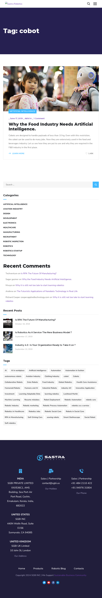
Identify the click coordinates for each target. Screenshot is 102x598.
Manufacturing (11, 232)
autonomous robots (13, 376)
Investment (9, 394)
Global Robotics (65, 382)
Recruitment (10, 237)
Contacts (79, 568)
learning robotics (52, 394)
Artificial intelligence (37, 370)
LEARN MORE (18, 153)
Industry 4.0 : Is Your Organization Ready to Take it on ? (45, 345)
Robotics (8, 246)
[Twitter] (44, 582)
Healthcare (9, 227)
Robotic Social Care (53, 411)
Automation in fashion (74, 370)
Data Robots (32, 382)
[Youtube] (48, 582)
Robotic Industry (12, 405)
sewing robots (53, 417)
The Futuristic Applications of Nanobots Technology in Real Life (47, 291)
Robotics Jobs (34, 411)
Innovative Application (85, 388)
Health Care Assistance (86, 382)
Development (10, 218)
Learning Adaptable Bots (29, 394)
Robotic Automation (73, 399)
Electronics (9, 223)
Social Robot (89, 417)
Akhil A (28, 118)
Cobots (76, 376)
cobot (66, 376)
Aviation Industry (13, 209)
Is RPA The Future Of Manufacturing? (38, 273)
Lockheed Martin (70, 394)
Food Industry (48, 382)
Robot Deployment (52, 399)
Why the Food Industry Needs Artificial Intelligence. (51, 126)
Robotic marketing (31, 405)
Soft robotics (10, 423)
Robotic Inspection (13, 241)
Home (21, 568)
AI (6, 370)
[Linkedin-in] (57, 582)
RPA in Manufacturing (14, 417)
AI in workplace (17, 370)
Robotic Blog (58, 568)
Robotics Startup (12, 251)
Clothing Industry (52, 376)
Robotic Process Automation (55, 405)
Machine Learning (12, 399)
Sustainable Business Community (70, 575)
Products (38, 568)
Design (6, 213)
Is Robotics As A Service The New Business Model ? (43, 332)
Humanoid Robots (12, 388)
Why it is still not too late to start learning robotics (39, 285)
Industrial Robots (49, 388)
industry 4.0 (66, 388)
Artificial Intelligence (22, 111)
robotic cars (91, 399)
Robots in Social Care (75, 411)
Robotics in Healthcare (14, 411)
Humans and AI (31, 388)
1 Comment (39, 118)
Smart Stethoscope (71, 417)
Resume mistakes (31, 399)
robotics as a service (80, 405)
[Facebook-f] (53, 582)
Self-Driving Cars (35, 417)
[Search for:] (51, 184)
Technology (9, 255)
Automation (56, 370)
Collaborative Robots (14, 382)
